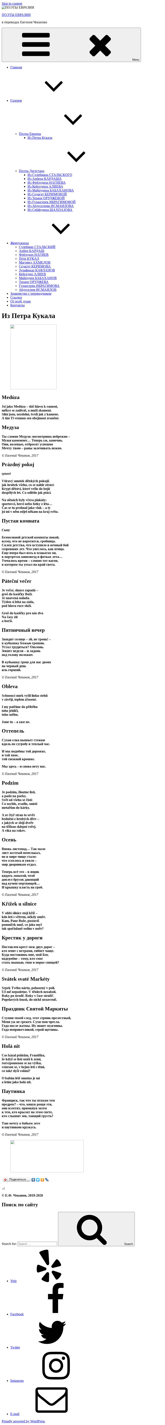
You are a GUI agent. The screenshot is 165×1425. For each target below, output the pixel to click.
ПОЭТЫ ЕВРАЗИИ (16, 15)
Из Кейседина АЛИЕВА (45, 186)
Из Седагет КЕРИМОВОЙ (47, 194)
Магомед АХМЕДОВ (34, 262)
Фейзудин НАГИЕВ (34, 254)
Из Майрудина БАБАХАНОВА (51, 190)
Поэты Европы (30, 134)
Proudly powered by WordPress (23, 1421)
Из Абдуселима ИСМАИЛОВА (51, 206)
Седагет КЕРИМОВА (35, 266)
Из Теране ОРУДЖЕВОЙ (46, 198)
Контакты (17, 305)
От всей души (20, 301)
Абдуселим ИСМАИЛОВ (38, 289)
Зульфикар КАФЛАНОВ (37, 270)
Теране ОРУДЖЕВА (34, 282)
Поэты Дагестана (31, 171)
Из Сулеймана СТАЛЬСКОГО (50, 175)
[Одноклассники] (42, 1180)
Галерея (16, 100)
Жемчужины (19, 243)
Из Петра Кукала (40, 137)
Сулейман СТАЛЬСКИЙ (37, 247)
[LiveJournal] (47, 1180)
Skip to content (12, 3)
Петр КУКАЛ (29, 258)
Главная (16, 67)
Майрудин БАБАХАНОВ (38, 278)
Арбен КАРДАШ (31, 251)
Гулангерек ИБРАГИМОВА (39, 286)
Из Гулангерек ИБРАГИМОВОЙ (52, 202)
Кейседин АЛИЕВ (32, 274)
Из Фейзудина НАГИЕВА (47, 182)
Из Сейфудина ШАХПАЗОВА (50, 210)
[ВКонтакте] (33, 1180)
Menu (135, 59)
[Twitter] (38, 1180)
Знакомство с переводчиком (30, 293)
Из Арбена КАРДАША (45, 178)
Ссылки (16, 297)
